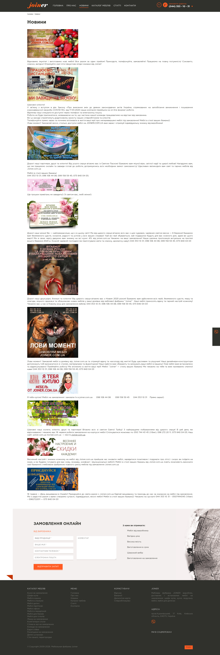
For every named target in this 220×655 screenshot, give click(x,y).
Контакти (130, 6)
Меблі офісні (33, 609)
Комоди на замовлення (38, 627)
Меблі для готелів (35, 616)
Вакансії (118, 595)
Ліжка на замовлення (37, 619)
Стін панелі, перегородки (39, 637)
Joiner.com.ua (78, 435)
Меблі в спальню (35, 601)
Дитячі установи (35, 635)
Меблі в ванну (34, 598)
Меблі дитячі (33, 603)
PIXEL (188, 647)
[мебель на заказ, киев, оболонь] (52, 190)
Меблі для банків (35, 614)
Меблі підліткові (35, 606)
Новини (83, 6)
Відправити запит (48, 567)
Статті (117, 6)
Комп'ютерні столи (36, 622)
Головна (58, 6)
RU (159, 5)
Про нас (71, 6)
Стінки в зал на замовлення (40, 624)
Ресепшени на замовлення (40, 632)
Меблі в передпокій (36, 611)
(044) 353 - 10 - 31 (179, 6)
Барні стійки (33, 629)
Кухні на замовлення (37, 593)
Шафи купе (32, 595)
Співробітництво (122, 601)
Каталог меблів (101, 6)
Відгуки (117, 593)
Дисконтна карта (122, 598)
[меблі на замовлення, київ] (52, 294)
